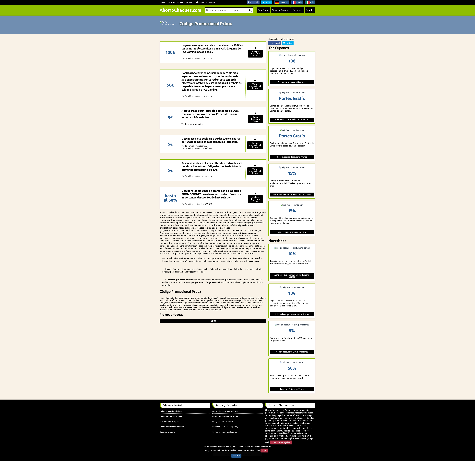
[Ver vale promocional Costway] (292, 55)
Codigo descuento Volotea (171, 416)
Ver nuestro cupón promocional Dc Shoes (292, 194)
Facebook (253, 2)
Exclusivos (297, 10)
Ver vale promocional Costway (292, 82)
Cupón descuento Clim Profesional (292, 352)
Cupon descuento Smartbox (172, 427)
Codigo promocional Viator (171, 411)
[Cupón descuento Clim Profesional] (292, 324)
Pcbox (213, 321)
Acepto (236, 455)
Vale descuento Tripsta (169, 422)
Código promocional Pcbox (255, 86)
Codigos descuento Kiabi (222, 422)
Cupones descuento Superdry (225, 427)
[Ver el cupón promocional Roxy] (292, 205)
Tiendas (310, 10)
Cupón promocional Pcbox (255, 145)
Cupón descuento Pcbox (255, 119)
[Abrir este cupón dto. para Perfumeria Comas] (292, 247)
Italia (312, 2)
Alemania (283, 2)
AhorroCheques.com (180, 10)
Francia (299, 2)
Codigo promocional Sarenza (224, 432)
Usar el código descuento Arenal (292, 157)
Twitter (267, 2)
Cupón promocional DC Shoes (225, 416)
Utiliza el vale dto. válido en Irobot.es (292, 119)
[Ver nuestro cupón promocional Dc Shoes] (292, 167)
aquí (264, 450)
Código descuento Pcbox (255, 53)
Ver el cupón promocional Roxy (292, 232)
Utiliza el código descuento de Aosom (292, 314)
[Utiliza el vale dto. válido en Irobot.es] (292, 92)
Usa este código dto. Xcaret (292, 389)
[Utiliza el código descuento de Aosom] (292, 287)
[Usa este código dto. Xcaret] (292, 362)
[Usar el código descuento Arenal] (292, 130)
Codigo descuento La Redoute (225, 411)
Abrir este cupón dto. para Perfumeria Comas (291, 276)
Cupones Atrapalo (167, 432)
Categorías (263, 10)
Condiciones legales (281, 442)
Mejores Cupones (280, 10)
